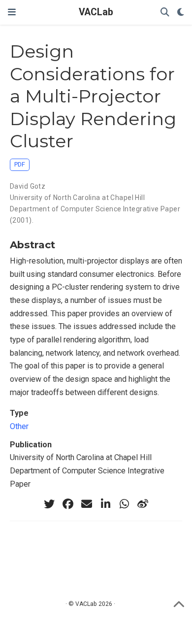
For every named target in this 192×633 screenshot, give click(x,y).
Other (19, 426)
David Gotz (27, 186)
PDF (19, 164)
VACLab (96, 12)
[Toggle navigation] (12, 12)
